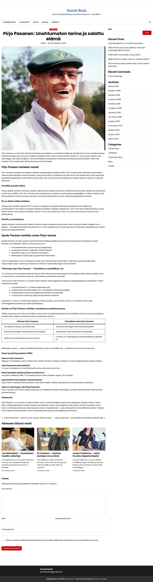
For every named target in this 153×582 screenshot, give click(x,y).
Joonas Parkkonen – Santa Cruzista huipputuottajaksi (86, 454)
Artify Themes (100, 579)
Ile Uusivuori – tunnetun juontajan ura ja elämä (49, 454)
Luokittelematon (115, 157)
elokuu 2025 (113, 138)
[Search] (149, 22)
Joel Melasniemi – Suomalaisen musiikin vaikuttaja (17, 454)
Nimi (4, 518)
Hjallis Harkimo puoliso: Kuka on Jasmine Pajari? (128, 59)
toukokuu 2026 (114, 99)
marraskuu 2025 (115, 125)
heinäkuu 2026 (114, 90)
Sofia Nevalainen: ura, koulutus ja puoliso (125, 43)
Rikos (36, 22)
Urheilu (55, 22)
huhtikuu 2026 (114, 103)
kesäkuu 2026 (114, 95)
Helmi (43, 43)
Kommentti (7, 488)
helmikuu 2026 (114, 112)
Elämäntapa (9, 22)
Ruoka (45, 22)
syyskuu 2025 (114, 134)
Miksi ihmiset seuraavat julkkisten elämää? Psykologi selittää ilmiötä (126, 49)
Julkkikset (24, 22)
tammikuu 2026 (115, 117)
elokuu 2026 (113, 86)
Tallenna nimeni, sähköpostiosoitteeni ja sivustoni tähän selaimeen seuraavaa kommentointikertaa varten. (51, 540)
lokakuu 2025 (114, 130)
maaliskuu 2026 (115, 108)
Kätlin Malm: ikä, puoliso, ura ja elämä (124, 54)
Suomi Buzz (76, 10)
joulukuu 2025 (114, 121)
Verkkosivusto (8, 529)
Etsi (110, 29)
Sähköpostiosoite (63, 518)
